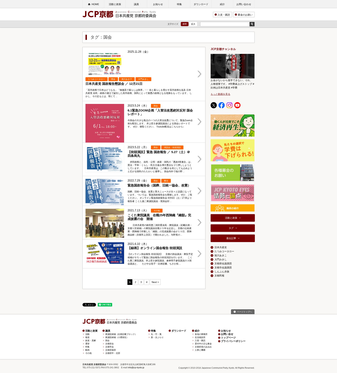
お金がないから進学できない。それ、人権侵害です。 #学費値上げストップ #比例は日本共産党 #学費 (232, 84)
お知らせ (158, 4)
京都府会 (109, 343)
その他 (88, 353)
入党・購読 (224, 14)
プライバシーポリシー (233, 341)
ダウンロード (201, 4)
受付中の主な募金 (203, 343)
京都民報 (219, 275)
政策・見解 (90, 340)
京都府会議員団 (223, 263)
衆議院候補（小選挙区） (116, 337)
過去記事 (231, 238)
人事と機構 (200, 350)
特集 (179, 4)
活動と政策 (115, 4)
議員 (136, 4)
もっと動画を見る (220, 94)
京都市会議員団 (223, 267)
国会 (107, 340)
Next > (155, 282)
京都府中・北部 (112, 353)
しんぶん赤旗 (221, 271)
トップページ (228, 337)
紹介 (222, 4)
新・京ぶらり (157, 337)
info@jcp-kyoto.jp (136, 367)
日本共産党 (220, 247)
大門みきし (220, 259)
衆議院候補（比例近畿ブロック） (121, 334)
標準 (185, 24)
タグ (231, 228)
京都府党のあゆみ (203, 347)
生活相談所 (200, 337)
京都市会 (109, 347)
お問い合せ (227, 334)
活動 (87, 334)
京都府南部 (110, 350)
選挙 (87, 343)
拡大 (193, 24)
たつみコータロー (224, 251)
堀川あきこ (220, 255)
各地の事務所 (201, 334)
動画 (87, 350)
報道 (87, 337)
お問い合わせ (243, 4)
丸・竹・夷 (156, 334)
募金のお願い (245, 14)
